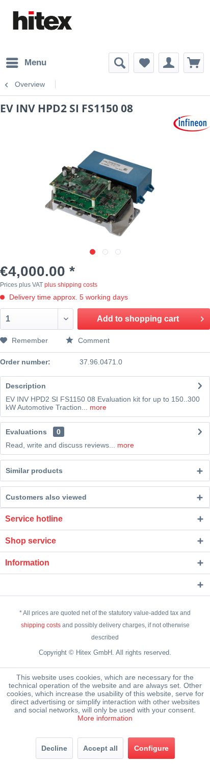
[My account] (169, 63)
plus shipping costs (70, 284)
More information (105, 718)
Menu (35, 62)
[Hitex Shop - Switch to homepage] (41, 21)
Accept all (100, 748)
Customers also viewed (46, 497)
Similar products (34, 470)
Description (26, 386)
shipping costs (41, 625)
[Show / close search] (119, 63)
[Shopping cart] (193, 63)
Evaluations (26, 432)
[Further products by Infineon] (191, 124)
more (97, 407)
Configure (151, 748)
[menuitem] (25, 63)
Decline (54, 748)
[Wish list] (144, 63)
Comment (93, 340)
